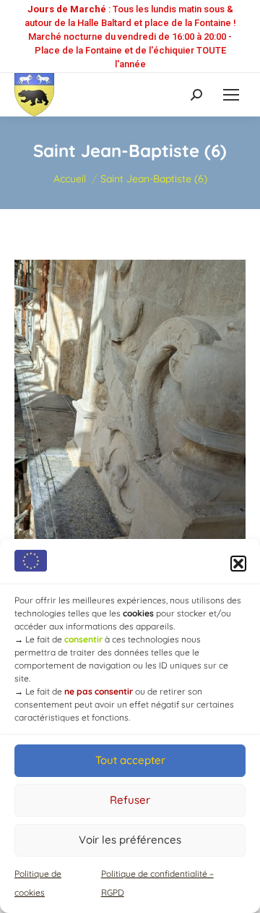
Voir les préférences (130, 839)
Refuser (130, 800)
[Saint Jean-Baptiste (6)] (130, 465)
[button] (238, 563)
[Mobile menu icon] (231, 94)
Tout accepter (130, 760)
